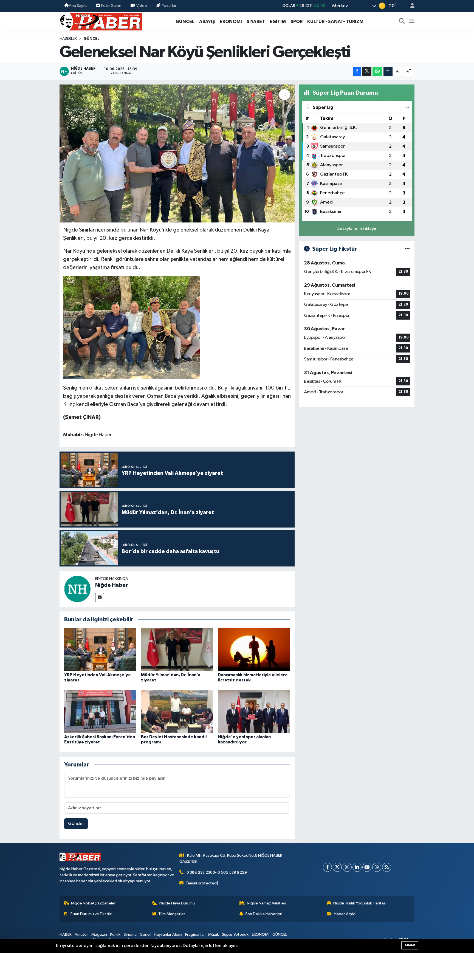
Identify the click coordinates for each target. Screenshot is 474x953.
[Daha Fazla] (388, 71)
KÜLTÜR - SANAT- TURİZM (335, 21)
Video (141, 6)
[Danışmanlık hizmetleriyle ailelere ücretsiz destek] (254, 649)
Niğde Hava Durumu (177, 903)
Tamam (409, 945)
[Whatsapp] (376, 867)
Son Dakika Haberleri (263, 914)
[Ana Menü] (411, 21)
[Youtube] (366, 867)
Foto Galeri (111, 6)
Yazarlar (169, 6)
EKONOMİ (231, 21)
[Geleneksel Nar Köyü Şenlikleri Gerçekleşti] (177, 153)
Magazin (99, 934)
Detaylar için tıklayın (357, 228)
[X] (337, 867)
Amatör (81, 934)
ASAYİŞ (207, 21)
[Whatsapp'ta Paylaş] (377, 71)
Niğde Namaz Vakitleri (266, 903)
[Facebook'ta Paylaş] (357, 71)
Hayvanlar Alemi (168, 934)
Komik (115, 934)
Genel (145, 934)
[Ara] (402, 21)
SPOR (296, 21)
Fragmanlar (195, 934)
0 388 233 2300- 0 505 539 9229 (217, 872)
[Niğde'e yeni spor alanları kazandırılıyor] (254, 711)
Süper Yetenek (235, 934)
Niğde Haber (111, 585)
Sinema (130, 934)
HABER (66, 934)
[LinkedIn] (357, 867)
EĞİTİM (278, 21)
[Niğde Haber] (77, 589)
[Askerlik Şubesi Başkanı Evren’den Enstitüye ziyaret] (100, 711)
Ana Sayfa (78, 6)
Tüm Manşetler (171, 914)
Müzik (213, 934)
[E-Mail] (99, 597)
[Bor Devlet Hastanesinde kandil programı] (177, 711)
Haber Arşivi (345, 914)
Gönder (76, 823)
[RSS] (386, 867)
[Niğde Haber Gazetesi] (101, 21)
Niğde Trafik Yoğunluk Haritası (359, 903)
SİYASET (256, 21)
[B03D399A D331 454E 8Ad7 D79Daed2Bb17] (131, 327)
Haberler (68, 39)
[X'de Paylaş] (366, 71)
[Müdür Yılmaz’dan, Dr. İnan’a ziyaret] (177, 649)
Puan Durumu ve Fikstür (91, 914)
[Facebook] (327, 867)
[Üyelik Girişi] (410, 6)
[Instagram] (347, 867)
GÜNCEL (185, 21)
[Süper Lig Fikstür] (407, 249)
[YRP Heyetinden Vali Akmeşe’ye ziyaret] (100, 649)
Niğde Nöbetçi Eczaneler (93, 903)
